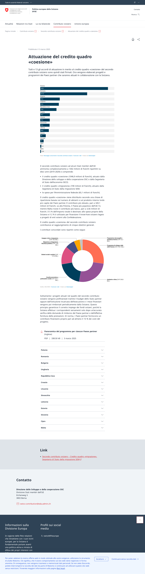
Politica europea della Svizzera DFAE (45, 10)
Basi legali (61, 568)
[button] (9, 23)
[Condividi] (138, 39)
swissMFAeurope (51, 536)
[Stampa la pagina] (133, 39)
